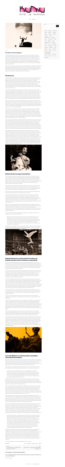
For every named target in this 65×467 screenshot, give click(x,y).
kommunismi (50, 39)
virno (55, 55)
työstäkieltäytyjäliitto (48, 52)
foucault (50, 35)
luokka (53, 40)
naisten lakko (54, 44)
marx (49, 44)
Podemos (46, 47)
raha (55, 47)
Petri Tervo (7, 443)
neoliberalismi (50, 45)
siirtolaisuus (54, 49)
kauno (46, 39)
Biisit (30, 19)
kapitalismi (52, 37)
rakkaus (46, 49)
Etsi (45, 24)
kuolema (39, 443)
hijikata (33, 443)
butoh (25, 443)
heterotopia (29, 443)
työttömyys (54, 54)
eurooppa (54, 34)
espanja (50, 34)
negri (45, 45)
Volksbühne (46, 57)
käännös (49, 40)
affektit (46, 30)
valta (49, 55)
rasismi (50, 49)
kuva (45, 40)
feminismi (46, 35)
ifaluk (36, 443)
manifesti (53, 42)
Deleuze (50, 32)
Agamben (50, 30)
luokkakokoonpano (47, 42)
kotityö (55, 39)
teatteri (50, 50)
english (46, 34)
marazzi (46, 44)
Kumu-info (34, 19)
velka (52, 55)
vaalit (45, 55)
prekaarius (51, 47)
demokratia (54, 32)
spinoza (46, 50)
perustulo (55, 45)
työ (55, 50)
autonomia (54, 30)
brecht (46, 32)
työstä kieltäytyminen (48, 54)
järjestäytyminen (47, 37)
